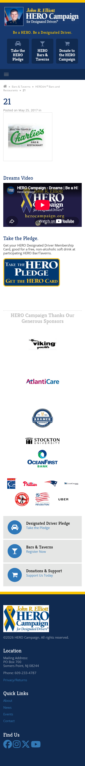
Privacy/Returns (15, 680)
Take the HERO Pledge (18, 55)
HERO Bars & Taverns (42, 55)
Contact (9, 721)
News (7, 707)
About (7, 700)
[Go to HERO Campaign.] (5, 86)
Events (8, 714)
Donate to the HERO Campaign (67, 55)
